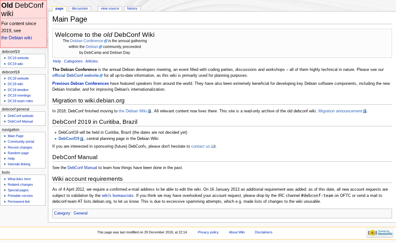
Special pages (18, 190)
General (81, 213)
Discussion (80, 8)
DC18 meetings (19, 95)
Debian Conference (86, 41)
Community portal (21, 141)
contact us (200, 146)
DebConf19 (68, 139)
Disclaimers (264, 232)
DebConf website (20, 116)
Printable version (20, 195)
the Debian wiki (16, 37)
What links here (19, 179)
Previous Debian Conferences (80, 83)
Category (62, 213)
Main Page (16, 136)
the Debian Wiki (133, 111)
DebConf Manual (82, 168)
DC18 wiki (15, 84)
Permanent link (19, 201)
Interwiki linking (19, 164)
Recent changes (20, 147)
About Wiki (237, 232)
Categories (73, 61)
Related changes (20, 184)
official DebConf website (75, 75)
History (132, 8)
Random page (18, 153)
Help (11, 158)
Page (59, 8)
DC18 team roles (20, 101)
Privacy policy (208, 232)
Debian (92, 47)
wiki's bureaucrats (118, 195)
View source (110, 8)
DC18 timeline (18, 90)
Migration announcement (340, 111)
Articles (91, 61)
